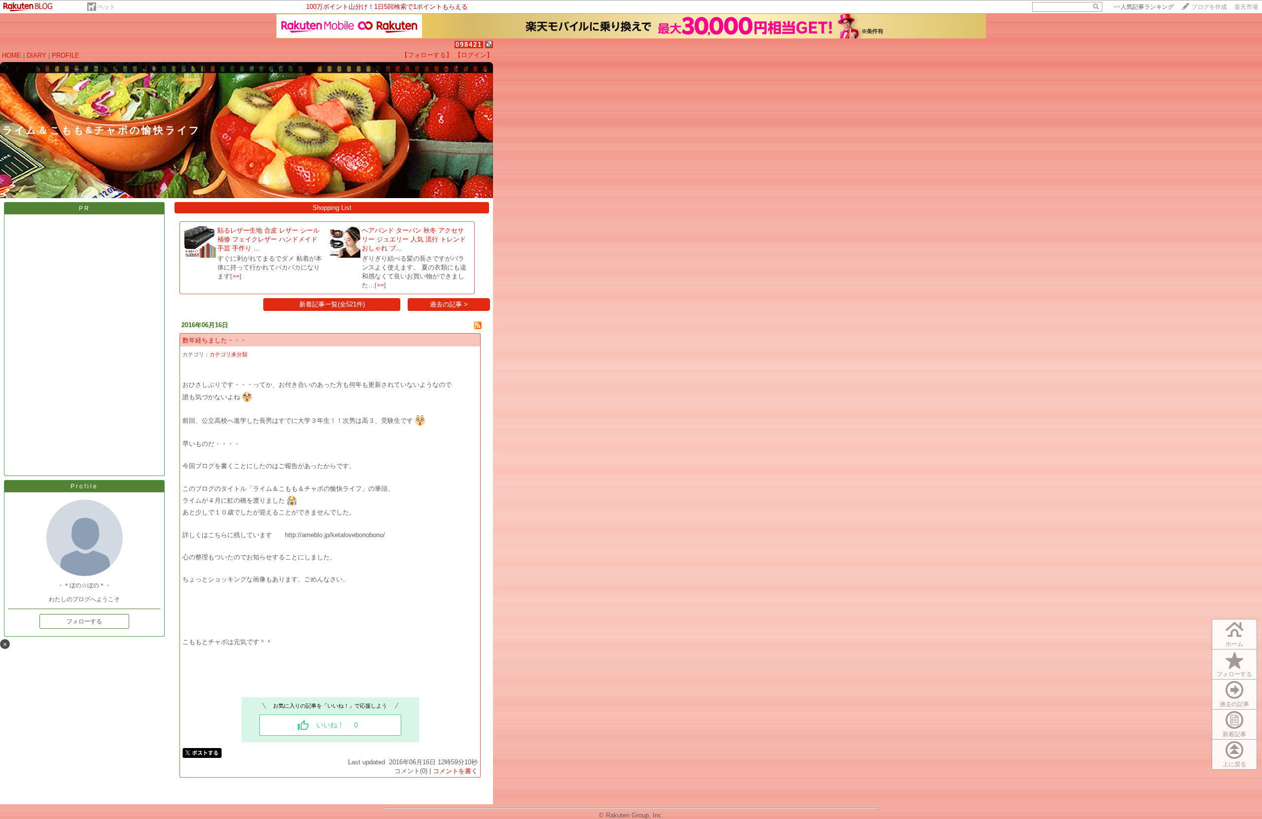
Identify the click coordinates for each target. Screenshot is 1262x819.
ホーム (1234, 644)
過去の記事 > (449, 304)
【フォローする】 (427, 55)
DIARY (36, 55)
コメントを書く (455, 771)
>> (1144, 6)
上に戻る (1234, 764)
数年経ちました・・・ (214, 340)
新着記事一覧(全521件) (332, 304)
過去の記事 (1234, 704)
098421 (469, 44)
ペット (106, 6)
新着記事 (1234, 734)
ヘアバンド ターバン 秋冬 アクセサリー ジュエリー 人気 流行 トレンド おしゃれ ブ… (414, 239)
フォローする (84, 621)
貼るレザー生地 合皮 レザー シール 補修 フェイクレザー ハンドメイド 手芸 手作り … (268, 239)
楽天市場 (1246, 6)
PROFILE (65, 55)
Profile (84, 486)
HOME (11, 55)
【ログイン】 (474, 55)
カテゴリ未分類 (228, 354)
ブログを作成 (1209, 6)
